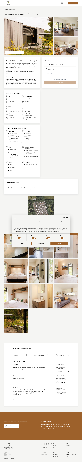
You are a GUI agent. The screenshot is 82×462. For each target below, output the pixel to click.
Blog (54, 443)
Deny (22, 243)
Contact (67, 443)
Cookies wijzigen (69, 456)
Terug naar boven (72, 234)
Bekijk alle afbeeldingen (14, 52)
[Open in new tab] (62, 3)
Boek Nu (73, 3)
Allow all (59, 243)
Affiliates (67, 450)
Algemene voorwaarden (71, 454)
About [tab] (60, 221)
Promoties (55, 454)
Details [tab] (41, 221)
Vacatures (68, 445)
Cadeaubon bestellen (46, 430)
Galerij (54, 445)
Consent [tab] (22, 222)
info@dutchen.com (45, 450)
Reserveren (60, 82)
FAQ (54, 447)
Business (55, 452)
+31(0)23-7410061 (44, 447)
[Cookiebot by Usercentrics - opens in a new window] (62, 217)
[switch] (34, 238)
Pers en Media (69, 447)
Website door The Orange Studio (9, 458)
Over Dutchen (56, 450)
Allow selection (41, 243)
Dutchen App (56, 456)
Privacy (67, 452)
